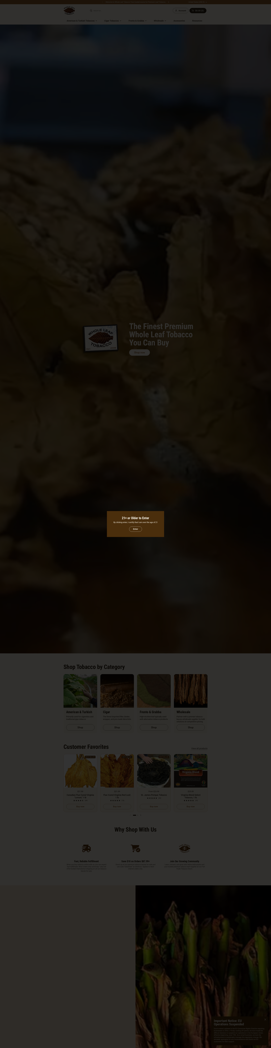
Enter (135, 529)
